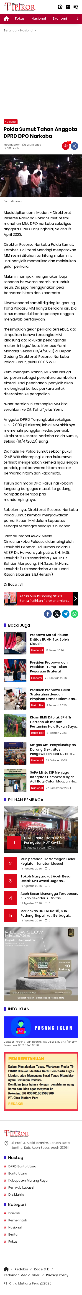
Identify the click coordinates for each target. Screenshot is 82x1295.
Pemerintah (17, 1220)
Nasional (10, 121)
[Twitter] (57, 614)
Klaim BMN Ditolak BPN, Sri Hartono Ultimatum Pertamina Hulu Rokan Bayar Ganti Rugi (53, 724)
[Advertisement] (41, 76)
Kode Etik (41, 1269)
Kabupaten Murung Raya (28, 1180)
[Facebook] (48, 614)
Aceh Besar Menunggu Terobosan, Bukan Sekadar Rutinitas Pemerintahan (49, 896)
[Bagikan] (74, 146)
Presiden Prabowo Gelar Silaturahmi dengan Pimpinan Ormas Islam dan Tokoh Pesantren (52, 697)
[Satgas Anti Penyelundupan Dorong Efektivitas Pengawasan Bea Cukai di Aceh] (15, 753)
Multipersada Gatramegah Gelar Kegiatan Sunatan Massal (48, 861)
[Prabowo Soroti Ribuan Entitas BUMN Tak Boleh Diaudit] (15, 643)
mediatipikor (12, 145)
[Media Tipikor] (20, 6)
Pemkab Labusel (21, 1187)
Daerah (14, 1213)
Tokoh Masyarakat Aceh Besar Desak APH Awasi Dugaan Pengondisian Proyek (46, 878)
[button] (60, 7)
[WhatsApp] (74, 614)
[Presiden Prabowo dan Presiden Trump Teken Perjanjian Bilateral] (15, 670)
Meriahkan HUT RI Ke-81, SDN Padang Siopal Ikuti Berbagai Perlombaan (44, 913)
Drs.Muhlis (16, 1194)
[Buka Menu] (68, 7)
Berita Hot (37, 705)
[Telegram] (65, 614)
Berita (13, 1234)
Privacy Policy (57, 1275)
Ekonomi (36, 678)
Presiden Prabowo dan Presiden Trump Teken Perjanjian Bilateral (49, 667)
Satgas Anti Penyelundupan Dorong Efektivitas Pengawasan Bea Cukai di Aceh (53, 752)
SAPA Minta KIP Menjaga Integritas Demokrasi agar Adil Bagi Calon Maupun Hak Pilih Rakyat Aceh (53, 779)
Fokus (12, 1241)
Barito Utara (17, 1173)
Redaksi (21, 1269)
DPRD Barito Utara (22, 1166)
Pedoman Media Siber (22, 1275)
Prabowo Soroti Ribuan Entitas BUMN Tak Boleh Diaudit (49, 639)
